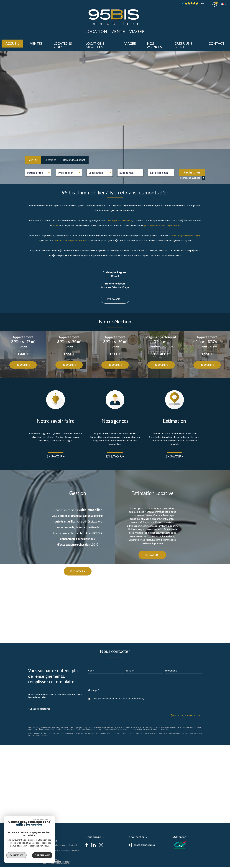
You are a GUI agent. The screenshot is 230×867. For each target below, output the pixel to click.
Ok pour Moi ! (42, 855)
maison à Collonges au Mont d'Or (71, 240)
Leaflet (199, 821)
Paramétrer (16, 855)
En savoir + (115, 299)
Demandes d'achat (74, 159)
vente (55, 225)
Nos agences (154, 45)
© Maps (209, 821)
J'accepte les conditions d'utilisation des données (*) (118, 698)
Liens (74, 851)
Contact (217, 43)
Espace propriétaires (143, 844)
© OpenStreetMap (222, 821)
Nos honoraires (63, 851)
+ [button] (4, 749)
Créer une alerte (183, 45)
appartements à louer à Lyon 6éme (161, 225)
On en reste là (40, 819)
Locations (50, 159)
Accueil (12, 43)
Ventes (33, 159)
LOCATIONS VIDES (62, 45)
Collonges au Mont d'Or (119, 220)
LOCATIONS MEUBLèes (95, 45)
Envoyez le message (186, 715)
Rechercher (191, 172)
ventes (36, 43)
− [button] (4, 754)
